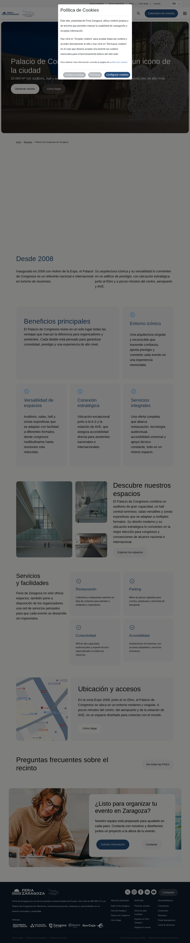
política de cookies (119, 62)
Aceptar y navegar (74, 75)
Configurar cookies (117, 74)
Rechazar (95, 75)
